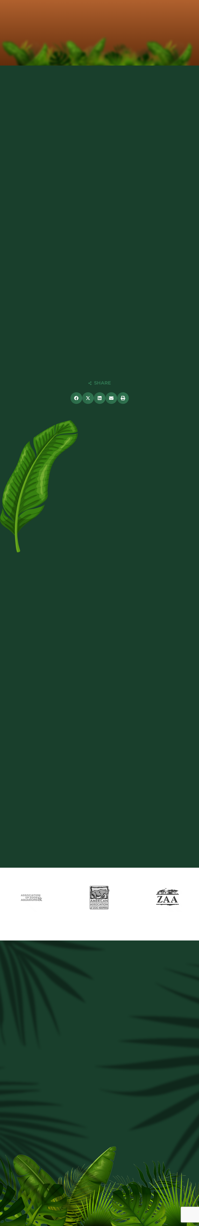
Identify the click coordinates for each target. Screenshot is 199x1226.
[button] (76, 398)
